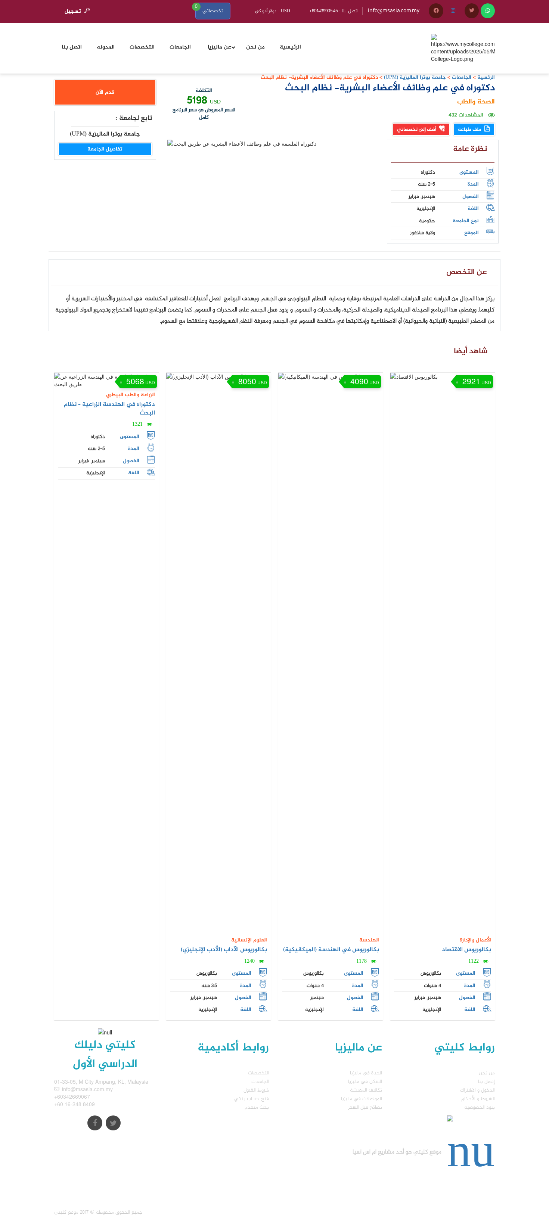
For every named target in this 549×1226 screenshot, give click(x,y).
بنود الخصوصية (479, 1107)
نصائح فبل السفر (365, 1107)
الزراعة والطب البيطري (130, 395)
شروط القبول (256, 1090)
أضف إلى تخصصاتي (417, 129)
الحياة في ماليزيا (366, 1073)
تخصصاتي (212, 11)
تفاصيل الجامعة (104, 149)
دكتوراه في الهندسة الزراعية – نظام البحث (109, 409)
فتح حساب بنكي (251, 1099)
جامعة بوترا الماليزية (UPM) (414, 77)
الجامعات (461, 77)
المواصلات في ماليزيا (361, 1099)
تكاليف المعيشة (366, 1090)
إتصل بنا (486, 1081)
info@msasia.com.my (393, 11)
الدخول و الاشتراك (477, 1090)
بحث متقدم (257, 1107)
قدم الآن (105, 92)
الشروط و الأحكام (478, 1099)
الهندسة (369, 940)
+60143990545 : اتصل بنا (334, 11)
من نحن (487, 1073)
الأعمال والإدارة (475, 940)
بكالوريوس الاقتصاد (466, 950)
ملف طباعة (470, 129)
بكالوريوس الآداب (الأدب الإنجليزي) (224, 950)
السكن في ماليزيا (365, 1081)
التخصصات (258, 1073)
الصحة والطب (476, 102)
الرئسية (486, 77)
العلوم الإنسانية (249, 940)
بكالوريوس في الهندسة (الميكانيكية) (331, 950)
